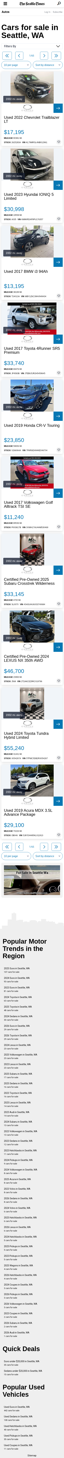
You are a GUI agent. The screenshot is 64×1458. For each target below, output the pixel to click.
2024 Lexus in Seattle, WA (17, 1047)
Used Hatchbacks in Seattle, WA (20, 1428)
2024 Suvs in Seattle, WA (17, 980)
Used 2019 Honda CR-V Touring (32, 425)
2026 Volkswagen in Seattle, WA (20, 1306)
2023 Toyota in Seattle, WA (18, 1095)
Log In (47, 11)
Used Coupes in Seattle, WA (18, 1447)
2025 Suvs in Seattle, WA (17, 970)
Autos (5, 12)
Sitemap (32, 1455)
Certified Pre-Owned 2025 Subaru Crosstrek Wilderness (29, 581)
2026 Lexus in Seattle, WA (17, 1229)
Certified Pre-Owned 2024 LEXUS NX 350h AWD (26, 658)
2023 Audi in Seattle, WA (16, 1114)
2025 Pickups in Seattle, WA (18, 1248)
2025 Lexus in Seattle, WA (17, 1104)
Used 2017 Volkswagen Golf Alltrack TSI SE (28, 504)
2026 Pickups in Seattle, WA (18, 1296)
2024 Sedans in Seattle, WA (18, 1018)
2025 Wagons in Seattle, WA (18, 1267)
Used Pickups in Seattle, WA (18, 1437)
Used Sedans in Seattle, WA (18, 1418)
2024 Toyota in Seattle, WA (18, 999)
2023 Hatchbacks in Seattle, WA (20, 1152)
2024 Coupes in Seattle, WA (18, 1286)
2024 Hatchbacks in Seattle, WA (20, 1238)
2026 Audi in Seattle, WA (16, 1334)
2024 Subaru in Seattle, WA (18, 1123)
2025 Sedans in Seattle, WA (18, 1085)
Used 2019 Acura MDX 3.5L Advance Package (28, 812)
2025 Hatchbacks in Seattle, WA (20, 1219)
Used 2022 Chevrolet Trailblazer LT (31, 119)
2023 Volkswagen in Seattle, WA (20, 1133)
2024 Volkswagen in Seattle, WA (20, 1171)
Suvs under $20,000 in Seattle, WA (21, 1363)
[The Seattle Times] (32, 4)
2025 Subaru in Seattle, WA (18, 1076)
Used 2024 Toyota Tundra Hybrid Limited (26, 735)
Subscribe (57, 11)
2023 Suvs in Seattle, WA (17, 989)
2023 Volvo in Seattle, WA (17, 1191)
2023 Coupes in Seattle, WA (18, 1315)
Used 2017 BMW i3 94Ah (26, 271)
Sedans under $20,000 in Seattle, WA (23, 1373)
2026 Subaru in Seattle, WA (18, 1325)
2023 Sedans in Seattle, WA (18, 1143)
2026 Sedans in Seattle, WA (18, 1200)
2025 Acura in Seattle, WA (17, 1181)
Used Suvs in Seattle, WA (17, 1409)
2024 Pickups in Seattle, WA (18, 1162)
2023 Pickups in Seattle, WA (18, 1258)
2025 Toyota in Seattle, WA (18, 1008)
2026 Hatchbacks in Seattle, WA (20, 1277)
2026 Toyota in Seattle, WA (18, 1037)
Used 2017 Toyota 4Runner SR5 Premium (32, 350)
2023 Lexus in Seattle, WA (17, 1066)
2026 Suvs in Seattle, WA (17, 1028)
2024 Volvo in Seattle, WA (17, 1210)
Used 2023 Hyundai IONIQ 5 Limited (29, 196)
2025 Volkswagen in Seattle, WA (20, 1056)
